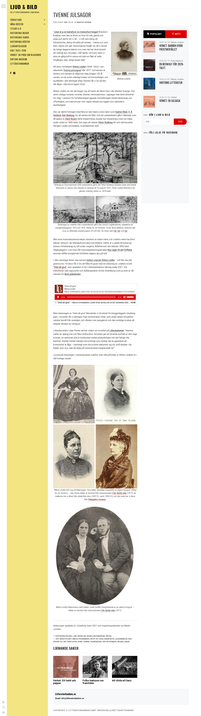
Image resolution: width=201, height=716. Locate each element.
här (115, 231)
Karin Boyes (71, 119)
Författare (16, 19)
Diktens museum (18, 59)
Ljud (75, 636)
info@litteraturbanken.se (72, 698)
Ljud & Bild (23, 7)
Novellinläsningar (96, 636)
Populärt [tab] (155, 34)
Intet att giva (96, 639)
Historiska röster (20, 41)
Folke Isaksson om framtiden (93, 682)
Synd (80, 642)
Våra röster (16, 24)
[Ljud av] (124, 297)
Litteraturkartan (117, 330)
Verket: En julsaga (169, 101)
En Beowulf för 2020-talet (171, 66)
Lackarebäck (121, 639)
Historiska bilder (19, 33)
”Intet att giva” (60, 267)
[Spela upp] (58, 297)
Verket (174, 97)
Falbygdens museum (97, 499)
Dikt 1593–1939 (18, 50)
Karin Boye (109, 639)
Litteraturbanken (19, 63)
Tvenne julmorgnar (72, 70)
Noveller (82, 636)
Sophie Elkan (121, 112)
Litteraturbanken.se (65, 694)
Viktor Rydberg (105, 122)
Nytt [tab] (177, 34)
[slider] (130, 296)
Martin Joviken (84, 22)
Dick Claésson (177, 61)
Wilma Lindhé (79, 66)
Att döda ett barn (121, 680)
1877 (57, 639)
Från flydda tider (119, 493)
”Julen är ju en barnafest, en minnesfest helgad (75, 32)
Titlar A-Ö (15, 28)
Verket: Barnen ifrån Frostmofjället (171, 47)
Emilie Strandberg (80, 639)
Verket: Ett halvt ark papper (64, 682)
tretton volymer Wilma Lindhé (101, 260)
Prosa (108, 636)
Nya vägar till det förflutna (119, 250)
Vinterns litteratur (170, 82)
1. (92, 302)
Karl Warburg (68, 115)
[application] (95, 297)
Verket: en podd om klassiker (25, 55)
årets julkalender (72, 274)
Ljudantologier (18, 46)
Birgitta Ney (66, 639)
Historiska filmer (19, 37)
